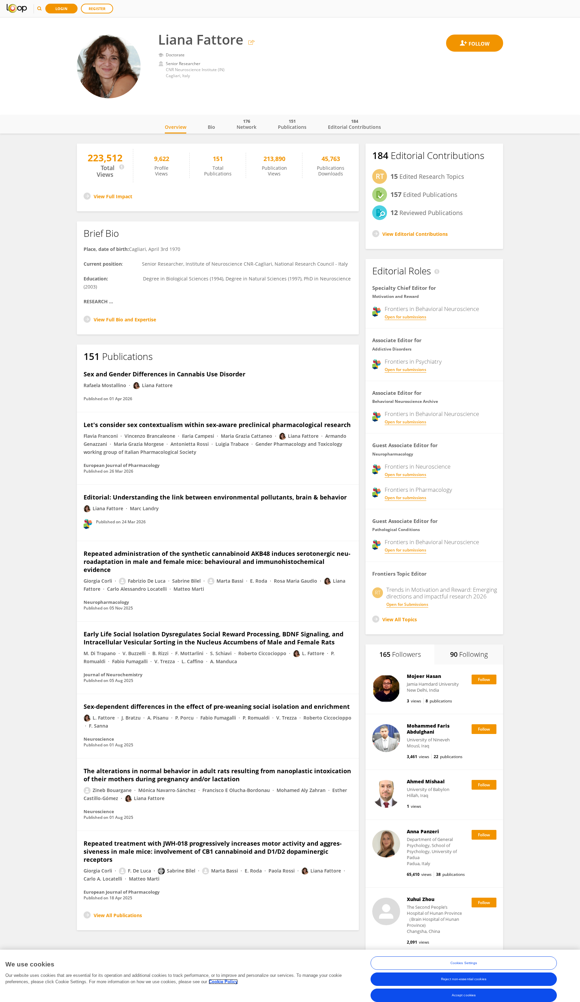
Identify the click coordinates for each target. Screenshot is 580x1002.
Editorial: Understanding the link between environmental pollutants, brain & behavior (215, 497)
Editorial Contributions (354, 124)
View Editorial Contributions (415, 234)
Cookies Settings (463, 963)
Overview (175, 127)
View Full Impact (113, 196)
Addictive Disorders (392, 349)
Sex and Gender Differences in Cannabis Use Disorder (164, 374)
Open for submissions (405, 317)
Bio (211, 127)
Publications (292, 124)
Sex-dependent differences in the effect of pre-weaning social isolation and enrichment (217, 706)
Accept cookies (464, 995)
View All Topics (399, 619)
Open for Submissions (407, 604)
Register (97, 8)
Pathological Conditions (396, 529)
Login (61, 8)
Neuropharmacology (392, 454)
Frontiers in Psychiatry (413, 361)
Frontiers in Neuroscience (417, 466)
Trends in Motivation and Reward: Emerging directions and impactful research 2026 (441, 593)
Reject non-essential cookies (463, 979)
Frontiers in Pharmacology (418, 489)
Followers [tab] (400, 654)
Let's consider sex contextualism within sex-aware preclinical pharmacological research (217, 425)
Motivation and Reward (395, 296)
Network (246, 124)
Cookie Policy (223, 981)
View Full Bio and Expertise (125, 319)
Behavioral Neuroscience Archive (405, 401)
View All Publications (118, 915)
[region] (290, 976)
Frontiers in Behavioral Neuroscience (432, 309)
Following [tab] (469, 654)
